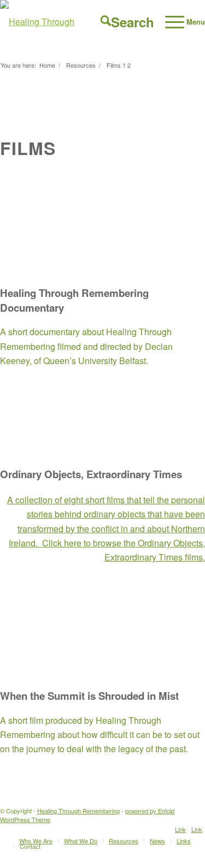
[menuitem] (122, 22)
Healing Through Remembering (78, 810)
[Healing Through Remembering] (78, 22)
